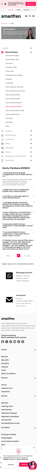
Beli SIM (4, 357)
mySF (3, 370)
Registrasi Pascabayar (10, 416)
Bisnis (18, 10)
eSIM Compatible (8, 373)
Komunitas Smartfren (10, 441)
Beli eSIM (5, 360)
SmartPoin (5, 392)
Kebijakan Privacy (8, 459)
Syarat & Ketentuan (22, 459)
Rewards (4, 378)
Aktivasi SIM (6, 420)
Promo (4, 385)
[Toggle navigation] (33, 16)
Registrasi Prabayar (9, 413)
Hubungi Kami (7, 406)
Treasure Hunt (7, 388)
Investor (26, 10)
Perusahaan (5, 427)
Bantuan (4, 396)
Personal (11, 10)
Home (3, 23)
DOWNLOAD (30, 4)
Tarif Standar (6, 410)
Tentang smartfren (8, 434)
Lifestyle (4, 367)
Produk (4, 350)
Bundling (5, 363)
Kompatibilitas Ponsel (10, 423)
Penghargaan (6, 438)
